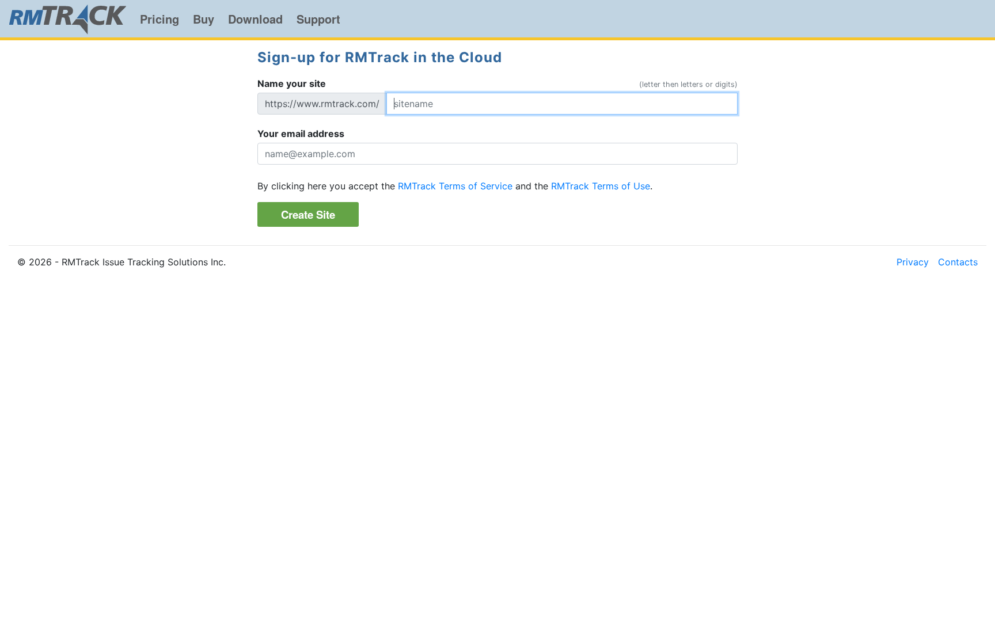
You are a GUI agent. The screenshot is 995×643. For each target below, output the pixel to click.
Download (255, 18)
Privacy (913, 262)
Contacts (958, 262)
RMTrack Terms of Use (600, 186)
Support (318, 18)
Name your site (291, 83)
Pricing (159, 18)
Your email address (300, 133)
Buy (203, 18)
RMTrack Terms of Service (455, 186)
